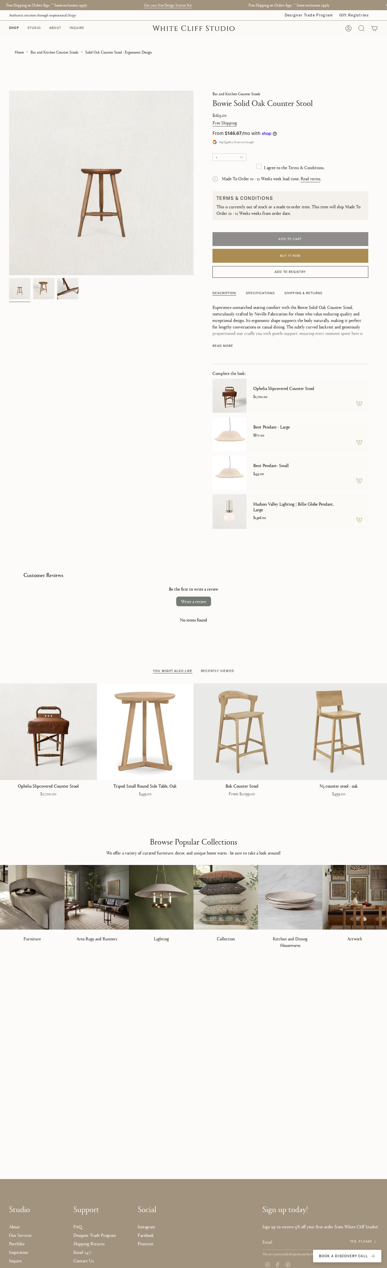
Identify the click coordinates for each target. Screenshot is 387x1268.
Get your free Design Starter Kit (168, 5)
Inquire (15, 1260)
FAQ (77, 1226)
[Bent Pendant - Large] (229, 434)
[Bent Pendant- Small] (229, 473)
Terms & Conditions (306, 167)
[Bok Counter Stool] (242, 731)
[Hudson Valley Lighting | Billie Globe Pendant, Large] (229, 511)
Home (19, 52)
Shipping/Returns (89, 1243)
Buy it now (290, 256)
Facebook (146, 1235)
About (14, 1226)
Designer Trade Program (309, 15)
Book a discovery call (343, 1256)
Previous (9, 183)
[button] (34, 28)
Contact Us (83, 1260)
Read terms (310, 178)
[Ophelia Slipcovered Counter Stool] (229, 396)
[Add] (359, 403)
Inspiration (18, 1252)
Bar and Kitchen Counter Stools (54, 52)
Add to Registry (290, 272)
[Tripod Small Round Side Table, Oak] (145, 731)
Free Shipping (224, 122)
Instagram (146, 1226)
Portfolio (16, 1243)
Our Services (20, 1235)
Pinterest (146, 1243)
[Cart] (374, 28)
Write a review (193, 601)
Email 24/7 (82, 1252)
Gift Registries (354, 15)
